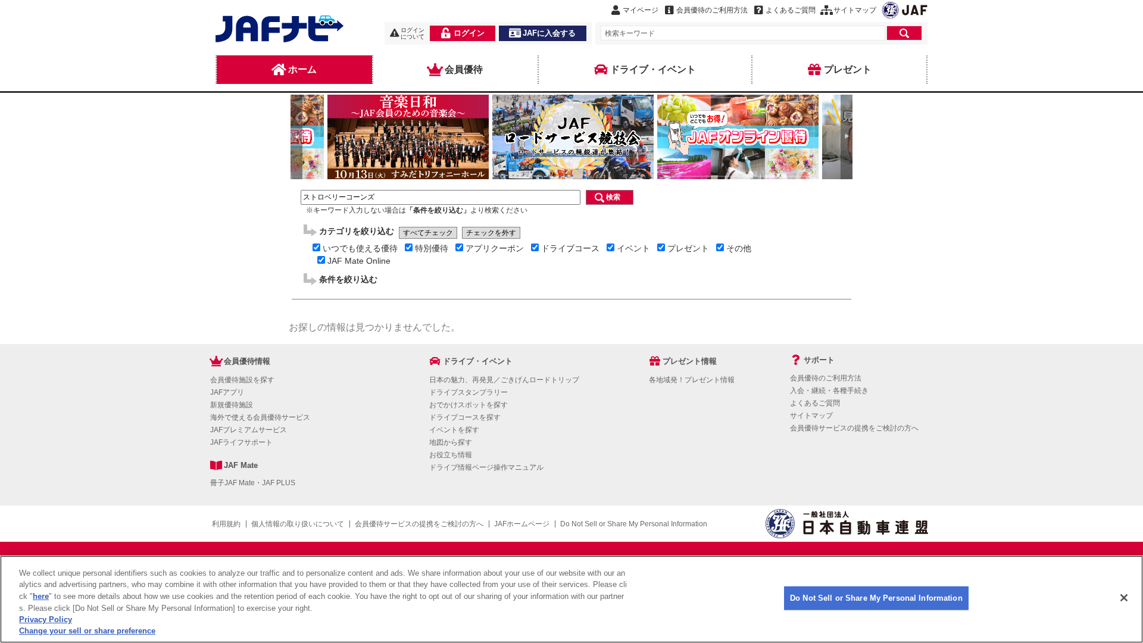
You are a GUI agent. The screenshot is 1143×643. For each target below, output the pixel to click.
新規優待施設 (231, 405)
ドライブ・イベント (653, 69)
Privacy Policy (45, 619)
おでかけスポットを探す (468, 405)
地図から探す (450, 442)
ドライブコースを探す (465, 417)
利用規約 (226, 524)
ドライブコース (570, 248)
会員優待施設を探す (242, 380)
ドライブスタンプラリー (468, 392)
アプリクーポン (495, 248)
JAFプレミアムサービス (248, 430)
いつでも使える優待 (360, 248)
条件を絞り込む (348, 279)
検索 (613, 197)
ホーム (302, 69)
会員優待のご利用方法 (825, 378)
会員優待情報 (247, 361)
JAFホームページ (521, 524)
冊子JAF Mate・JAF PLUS (252, 483)
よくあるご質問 (815, 403)
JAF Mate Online (359, 261)
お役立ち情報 (450, 455)
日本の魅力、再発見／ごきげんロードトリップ (504, 380)
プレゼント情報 (690, 361)
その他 (738, 248)
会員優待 (464, 69)
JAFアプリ (227, 392)
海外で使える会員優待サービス (260, 417)
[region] (571, 599)
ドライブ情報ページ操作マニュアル (486, 467)
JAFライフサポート (241, 442)
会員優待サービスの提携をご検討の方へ (854, 428)
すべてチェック (428, 233)
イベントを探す (454, 430)
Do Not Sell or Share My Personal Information (876, 598)
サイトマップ (811, 415)
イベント (633, 248)
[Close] (1124, 598)
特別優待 (431, 248)
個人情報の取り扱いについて (297, 524)
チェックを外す (491, 233)
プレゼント (848, 69)
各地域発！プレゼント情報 (692, 380)
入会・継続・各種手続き (829, 390)
